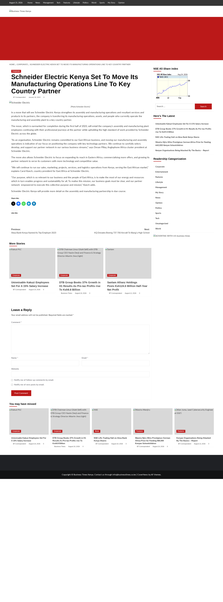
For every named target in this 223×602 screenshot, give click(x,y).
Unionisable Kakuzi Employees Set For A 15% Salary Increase (182, 124)
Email (85, 358)
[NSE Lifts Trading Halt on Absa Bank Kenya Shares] (111, 421)
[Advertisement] (111, 36)
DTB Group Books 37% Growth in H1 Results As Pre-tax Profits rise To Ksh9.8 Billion (79, 286)
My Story (111, 3)
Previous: (33, 231)
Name (14, 358)
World (93, 3)
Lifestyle (76, 3)
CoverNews (142, 475)
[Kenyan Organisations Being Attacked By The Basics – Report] (194, 421)
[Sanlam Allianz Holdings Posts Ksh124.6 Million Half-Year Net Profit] (128, 263)
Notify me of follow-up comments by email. (34, 380)
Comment (16, 322)
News (37, 3)
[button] (212, 58)
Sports (102, 3)
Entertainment (161, 172)
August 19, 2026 (34, 290)
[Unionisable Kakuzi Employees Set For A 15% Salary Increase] (32, 263)
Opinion (121, 3)
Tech (58, 3)
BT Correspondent (19, 97)
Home (29, 3)
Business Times (66, 293)
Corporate (16, 71)
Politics (85, 3)
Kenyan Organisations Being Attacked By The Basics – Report (182, 150)
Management (48, 3)
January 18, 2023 (35, 97)
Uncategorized (161, 224)
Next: (122, 231)
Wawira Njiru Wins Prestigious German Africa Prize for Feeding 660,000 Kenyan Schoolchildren (183, 143)
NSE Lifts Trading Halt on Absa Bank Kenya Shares (177, 137)
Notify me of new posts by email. (29, 385)
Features (66, 3)
